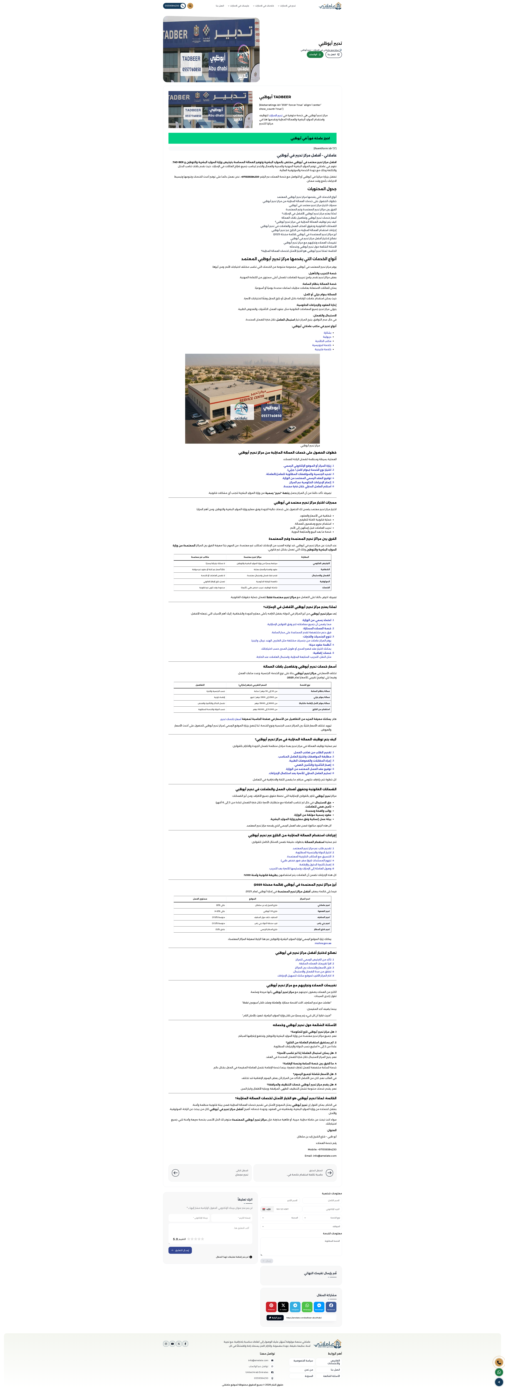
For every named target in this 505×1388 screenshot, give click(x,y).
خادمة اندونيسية (321, 345)
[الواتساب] (499, 1372)
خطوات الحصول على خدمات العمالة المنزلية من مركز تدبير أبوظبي (300, 201)
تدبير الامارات (275, 115)
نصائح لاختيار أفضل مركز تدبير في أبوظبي (313, 238)
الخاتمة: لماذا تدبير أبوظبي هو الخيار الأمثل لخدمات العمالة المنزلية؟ (299, 251)
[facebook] (185, 1344)
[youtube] (172, 1344)
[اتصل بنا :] (499, 1362)
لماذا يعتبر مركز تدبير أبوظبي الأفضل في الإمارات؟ (309, 213)
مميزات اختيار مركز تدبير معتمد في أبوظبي (313, 205)
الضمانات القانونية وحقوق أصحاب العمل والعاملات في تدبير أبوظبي (298, 226)
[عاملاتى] (330, 6)
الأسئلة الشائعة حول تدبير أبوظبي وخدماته (313, 246)
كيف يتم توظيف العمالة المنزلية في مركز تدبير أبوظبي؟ (306, 221)
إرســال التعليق (182, 1250)
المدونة (309, 1376)
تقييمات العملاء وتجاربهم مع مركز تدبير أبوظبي (310, 242)
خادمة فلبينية (323, 349)
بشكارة (327, 332)
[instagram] (166, 1344)
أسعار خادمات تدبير (231, 719)
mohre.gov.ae (323, 943)
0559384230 (172, 5)
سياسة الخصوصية (303, 1360)
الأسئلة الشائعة (331, 1376)
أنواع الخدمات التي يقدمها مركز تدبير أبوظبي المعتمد (307, 197)
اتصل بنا (335, 1369)
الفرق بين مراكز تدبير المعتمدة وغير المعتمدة (311, 209)
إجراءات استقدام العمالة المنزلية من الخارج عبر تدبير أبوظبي (304, 230)
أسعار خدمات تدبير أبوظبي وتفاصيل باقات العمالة (309, 217)
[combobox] (267, 1209)
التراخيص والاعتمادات (334, 1362)
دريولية (327, 336)
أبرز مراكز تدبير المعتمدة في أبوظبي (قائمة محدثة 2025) (305, 234)
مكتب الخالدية (323, 341)
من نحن (308, 1369)
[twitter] (179, 1344)
